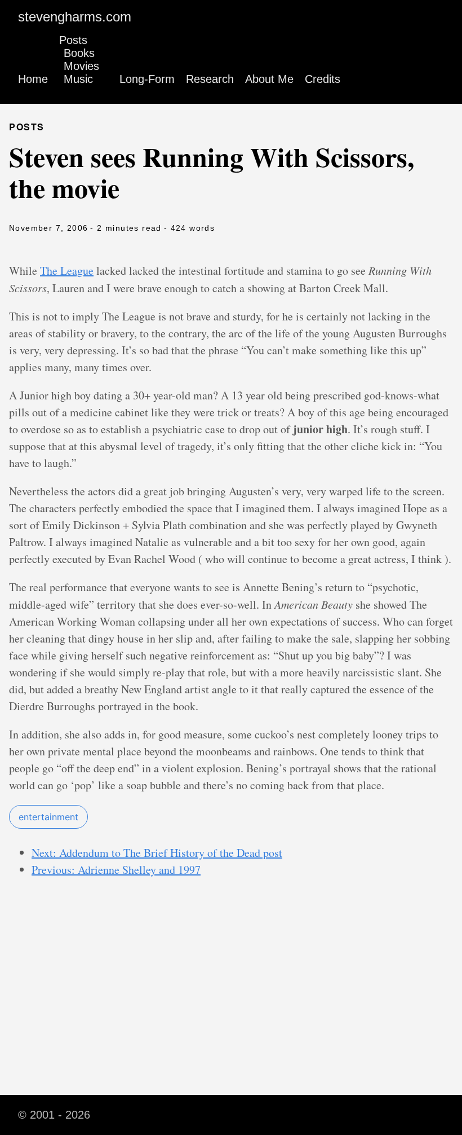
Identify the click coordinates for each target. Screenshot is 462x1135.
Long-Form (147, 79)
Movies (81, 66)
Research (210, 79)
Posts (73, 40)
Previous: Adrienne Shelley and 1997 (116, 869)
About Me (269, 79)
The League (67, 270)
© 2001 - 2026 (54, 1114)
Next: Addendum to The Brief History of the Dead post (157, 852)
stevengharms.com (74, 16)
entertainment (48, 816)
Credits (322, 79)
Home (33, 79)
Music (78, 79)
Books (79, 53)
